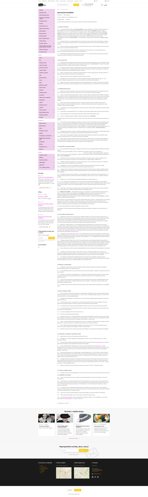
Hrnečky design (42, 41)
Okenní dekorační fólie (44, 15)
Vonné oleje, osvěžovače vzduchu (44, 18)
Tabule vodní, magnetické (44, 97)
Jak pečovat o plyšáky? (43, 196)
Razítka (41, 144)
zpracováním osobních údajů (48, 240)
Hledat (76, 4)
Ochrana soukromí (63, 1)
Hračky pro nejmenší (43, 72)
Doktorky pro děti (43, 105)
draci (40, 75)
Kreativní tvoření (43, 52)
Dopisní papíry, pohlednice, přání (45, 139)
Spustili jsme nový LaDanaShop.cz (45, 177)
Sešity (40, 128)
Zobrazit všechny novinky (44, 187)
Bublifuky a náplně (43, 85)
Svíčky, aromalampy (43, 49)
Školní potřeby (42, 125)
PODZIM (41, 10)
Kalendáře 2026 (42, 12)
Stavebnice (41, 95)
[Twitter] (96, 477)
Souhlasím (77, 490)
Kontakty (57, 1)
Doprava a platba (70, 1)
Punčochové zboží (43, 21)
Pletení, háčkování (103, 424)
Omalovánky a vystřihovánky (45, 135)
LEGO (40, 57)
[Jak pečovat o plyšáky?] (46, 418)
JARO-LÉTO (41, 165)
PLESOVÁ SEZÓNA (43, 160)
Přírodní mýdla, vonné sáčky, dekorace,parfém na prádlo (45, 46)
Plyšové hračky (42, 87)
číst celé (49, 198)
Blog (80, 1)
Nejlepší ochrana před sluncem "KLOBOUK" (45, 217)
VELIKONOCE (42, 162)
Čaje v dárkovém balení (44, 38)
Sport (40, 82)
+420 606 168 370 (89, 5)
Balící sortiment (42, 123)
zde (79, 494)
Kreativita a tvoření (43, 130)
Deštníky (41, 117)
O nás (40, 1)
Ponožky (41, 23)
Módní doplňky (42, 31)
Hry (40, 60)
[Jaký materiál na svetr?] (101, 418)
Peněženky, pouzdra (43, 114)
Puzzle (40, 80)
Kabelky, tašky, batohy (44, 28)
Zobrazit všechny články (43, 226)
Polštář (40, 102)
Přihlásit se (51, 238)
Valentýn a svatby (43, 155)
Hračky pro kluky (42, 70)
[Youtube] (98, 477)
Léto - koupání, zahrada (44, 167)
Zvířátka (41, 107)
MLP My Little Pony (43, 67)
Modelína (41, 90)
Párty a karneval (42, 110)
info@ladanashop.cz (75, 231)
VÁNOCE (41, 157)
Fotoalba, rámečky (43, 43)
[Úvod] (47, 5)
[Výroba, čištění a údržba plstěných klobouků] (65, 418)
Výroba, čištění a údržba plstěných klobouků (45, 204)
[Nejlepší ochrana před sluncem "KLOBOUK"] (83, 418)
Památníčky (41, 141)
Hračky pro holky (42, 62)
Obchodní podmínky (51, 1)
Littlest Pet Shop (43, 65)
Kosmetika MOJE (42, 36)
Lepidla (41, 133)
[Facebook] (93, 477)
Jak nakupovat (44, 1)
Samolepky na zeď (43, 146)
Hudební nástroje (43, 92)
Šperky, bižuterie (42, 33)
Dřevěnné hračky (42, 77)
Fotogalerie (76, 1)
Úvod (58, 9)
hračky (46, 194)
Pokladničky (41, 100)
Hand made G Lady (43, 26)
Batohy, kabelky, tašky (44, 112)
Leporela (41, 149)
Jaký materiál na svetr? (99, 426)
